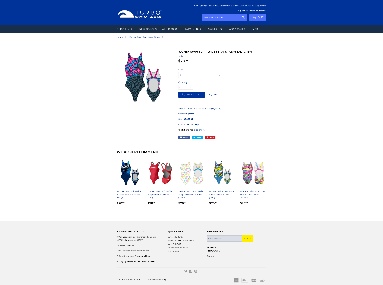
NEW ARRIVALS (148, 29)
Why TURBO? (174, 244)
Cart (260, 17)
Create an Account (257, 11)
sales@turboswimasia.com (136, 250)
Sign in (241, 11)
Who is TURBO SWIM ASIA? (181, 240)
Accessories (237, 29)
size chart (199, 130)
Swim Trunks (192, 29)
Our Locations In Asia (178, 247)
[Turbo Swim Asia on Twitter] (185, 271)
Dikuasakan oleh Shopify (154, 279)
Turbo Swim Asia (132, 279)
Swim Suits (215, 29)
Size (180, 69)
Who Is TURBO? (175, 237)
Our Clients (124, 29)
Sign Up (247, 238)
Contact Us (173, 251)
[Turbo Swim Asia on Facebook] (190, 271)
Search (210, 256)
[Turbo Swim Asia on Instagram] (195, 271)
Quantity (182, 82)
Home (120, 37)
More (255, 29)
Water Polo (170, 29)
